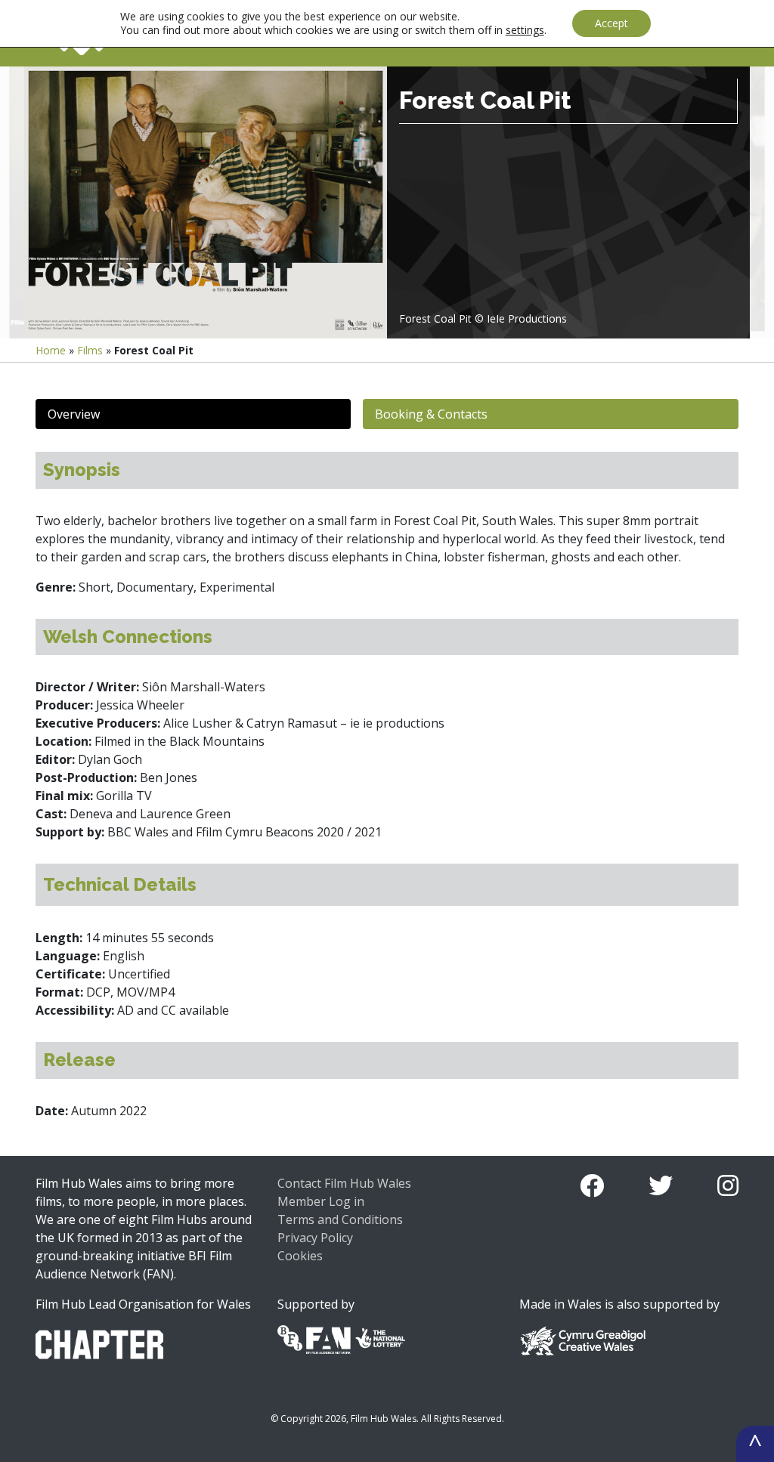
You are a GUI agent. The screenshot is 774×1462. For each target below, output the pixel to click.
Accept (611, 23)
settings (525, 30)
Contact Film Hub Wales (344, 1183)
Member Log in (320, 1201)
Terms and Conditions (340, 1219)
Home (51, 350)
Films (90, 350)
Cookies (300, 1255)
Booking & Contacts (431, 414)
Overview (74, 414)
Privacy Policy (315, 1237)
